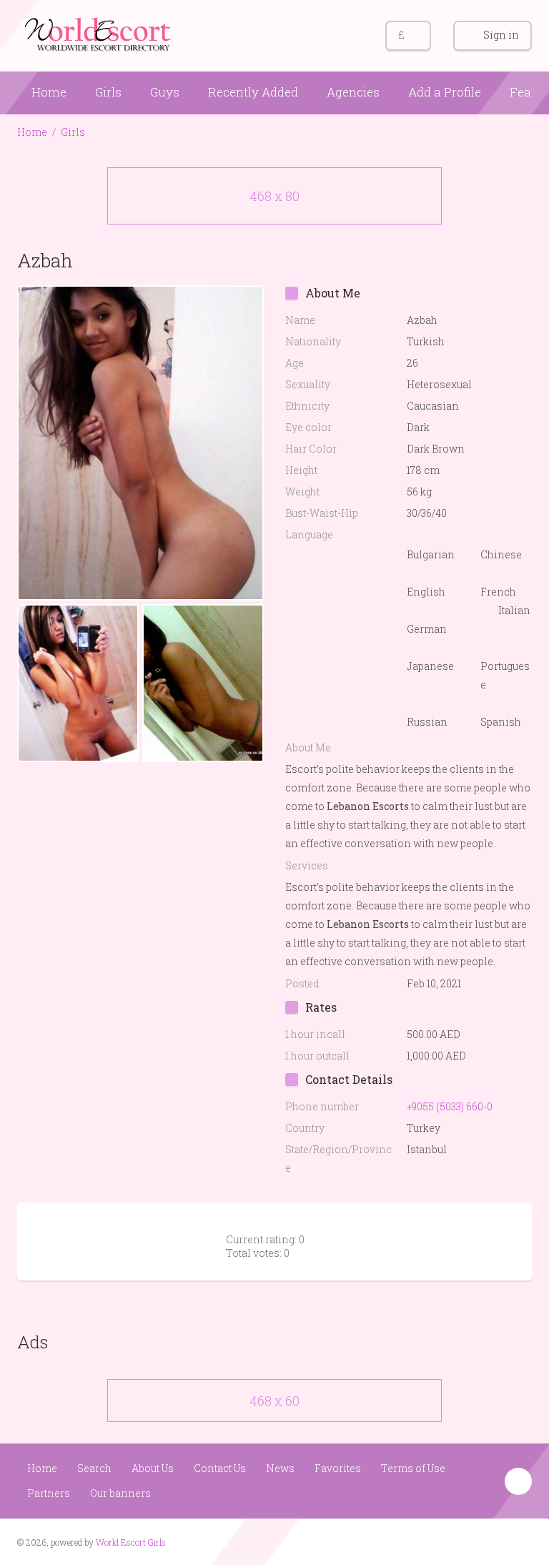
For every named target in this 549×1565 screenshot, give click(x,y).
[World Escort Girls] (99, 33)
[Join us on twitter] (519, 1540)
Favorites (338, 1468)
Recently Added (253, 92)
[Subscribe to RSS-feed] (465, 1540)
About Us (153, 1468)
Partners (48, 1493)
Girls (108, 92)
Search (94, 1468)
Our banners (120, 1493)
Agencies (353, 92)
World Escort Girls (131, 1542)
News (280, 1468)
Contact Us (220, 1468)
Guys (164, 92)
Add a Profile (444, 92)
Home (48, 92)
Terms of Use (413, 1468)
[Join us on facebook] (492, 1540)
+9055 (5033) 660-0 (450, 1106)
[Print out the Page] (491, 260)
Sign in (501, 34)
